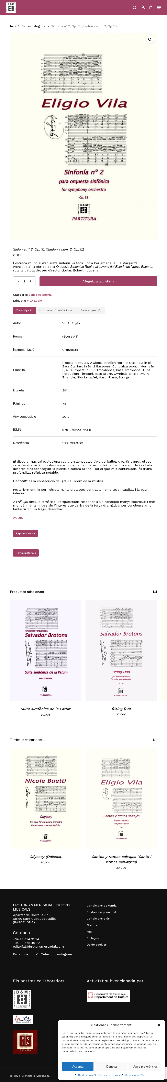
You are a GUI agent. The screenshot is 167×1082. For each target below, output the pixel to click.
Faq (89, 931)
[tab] (24, 310)
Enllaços (93, 938)
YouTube (42, 954)
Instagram (64, 954)
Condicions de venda (101, 905)
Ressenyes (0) (90, 310)
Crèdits (92, 925)
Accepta (77, 1066)
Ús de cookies (87, 1075)
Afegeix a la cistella (98, 281)
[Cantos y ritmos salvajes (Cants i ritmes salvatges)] (121, 798)
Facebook (21, 954)
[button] (159, 1025)
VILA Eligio (34, 300)
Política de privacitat (110, 1075)
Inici (13, 26)
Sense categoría (33, 26)
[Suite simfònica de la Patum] (45, 650)
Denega (111, 1066)
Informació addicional (56, 310)
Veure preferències (145, 1066)
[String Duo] (121, 650)
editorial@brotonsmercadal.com (38, 946)
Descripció (24, 310)
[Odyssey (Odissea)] (45, 798)
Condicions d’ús (135, 1075)
